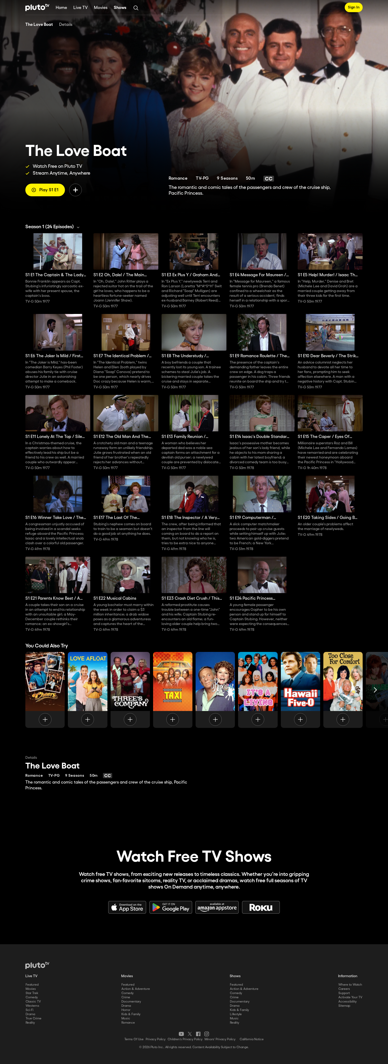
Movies (100, 8)
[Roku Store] (261, 907)
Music (125, 1018)
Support (344, 993)
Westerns (32, 1006)
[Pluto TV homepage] (37, 965)
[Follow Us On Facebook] (198, 1034)
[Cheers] (45, 690)
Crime (125, 997)
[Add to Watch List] (75, 190)
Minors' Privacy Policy (220, 1039)
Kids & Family (130, 1014)
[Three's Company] (130, 690)
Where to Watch (350, 984)
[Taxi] (172, 690)
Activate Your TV (350, 997)
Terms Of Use (134, 1039)
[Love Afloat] (87, 690)
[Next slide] (375, 690)
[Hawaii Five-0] (300, 690)
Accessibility (347, 1001)
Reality (30, 1022)
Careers (344, 989)
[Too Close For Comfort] (343, 690)
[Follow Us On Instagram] (206, 1034)
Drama (30, 1014)
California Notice (252, 1039)
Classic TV (33, 1001)
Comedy (32, 997)
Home (61, 8)
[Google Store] (170, 907)
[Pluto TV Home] (37, 7)
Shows (120, 8)
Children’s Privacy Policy (185, 1039)
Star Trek (32, 993)
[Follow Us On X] (189, 1034)
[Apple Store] (127, 907)
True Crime (33, 1018)
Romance (128, 1022)
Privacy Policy (155, 1039)
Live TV (80, 8)
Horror (125, 1010)
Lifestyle (236, 1014)
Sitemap (344, 1006)
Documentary (131, 1001)
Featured (32, 984)
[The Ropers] (215, 690)
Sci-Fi (30, 1010)
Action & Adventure (135, 989)
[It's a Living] (257, 690)
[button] (53, 227)
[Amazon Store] (217, 907)
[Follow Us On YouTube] (181, 1034)
